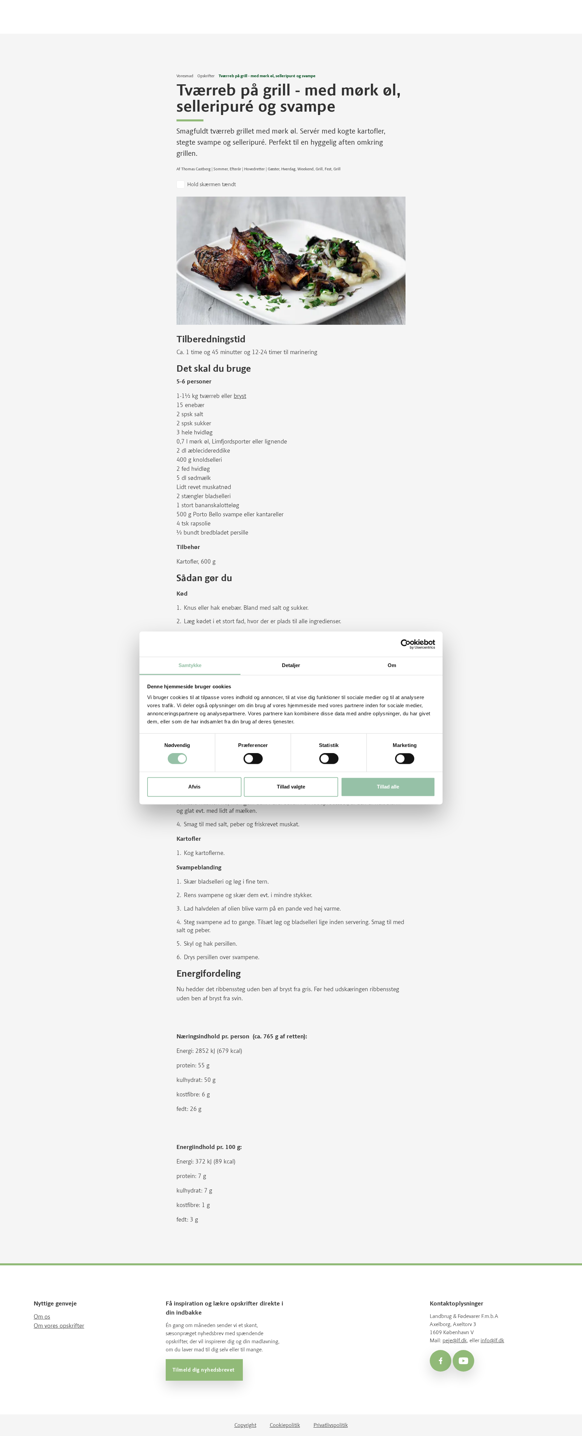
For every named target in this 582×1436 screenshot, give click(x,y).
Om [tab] (392, 665)
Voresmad (184, 76)
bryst (240, 396)
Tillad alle (388, 786)
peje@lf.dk (455, 1340)
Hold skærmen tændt (211, 184)
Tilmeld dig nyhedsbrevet (204, 1370)
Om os (42, 1316)
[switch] (253, 758)
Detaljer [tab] (291, 665)
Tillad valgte (291, 786)
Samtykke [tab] (190, 665)
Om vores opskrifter (59, 1325)
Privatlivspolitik (331, 1425)
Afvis (194, 786)
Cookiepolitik (285, 1425)
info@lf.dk (492, 1340)
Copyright (245, 1425)
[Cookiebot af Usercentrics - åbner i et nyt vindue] (405, 644)
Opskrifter (206, 76)
